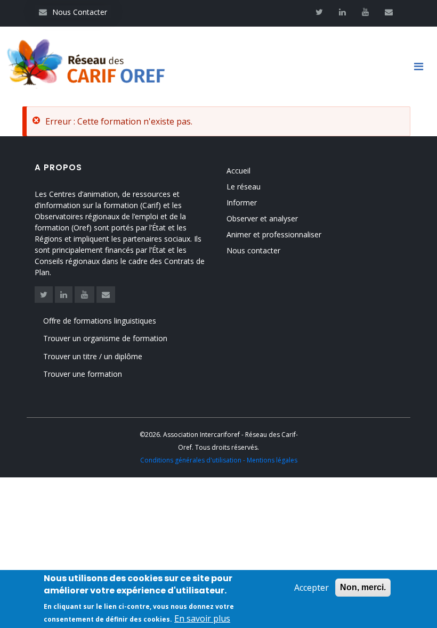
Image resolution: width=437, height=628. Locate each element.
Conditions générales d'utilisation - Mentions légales (218, 460)
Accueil (238, 171)
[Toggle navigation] (423, 66)
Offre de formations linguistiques (99, 321)
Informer (241, 202)
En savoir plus (202, 618)
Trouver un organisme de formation (105, 338)
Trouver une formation (82, 374)
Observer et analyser (262, 218)
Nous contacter (253, 250)
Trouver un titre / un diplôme (92, 356)
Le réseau (243, 186)
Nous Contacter (73, 12)
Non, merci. (363, 587)
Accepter (311, 587)
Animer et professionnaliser (273, 234)
